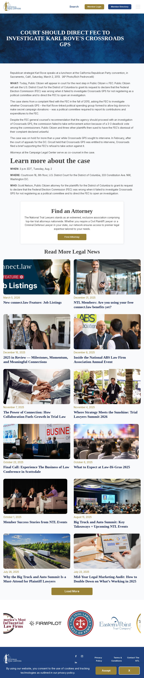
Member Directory (120, 6)
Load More (72, 591)
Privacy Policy (98, 659)
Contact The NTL (133, 659)
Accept (106, 670)
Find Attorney (72, 237)
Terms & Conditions (116, 659)
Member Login (94, 6)
